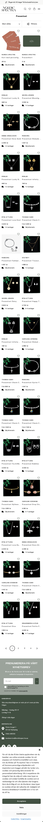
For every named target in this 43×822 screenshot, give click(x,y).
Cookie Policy (15, 819)
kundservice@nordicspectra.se (17, 738)
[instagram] (9, 746)
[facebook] (3, 746)
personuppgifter (23, 690)
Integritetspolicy (26, 819)
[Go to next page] (37, 648)
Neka (21, 807)
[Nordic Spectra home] (9, 9)
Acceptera (21, 801)
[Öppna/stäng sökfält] (25, 9)
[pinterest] (14, 746)
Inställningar (22, 814)
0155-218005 (10, 734)
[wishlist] (29, 9)
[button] (39, 750)
